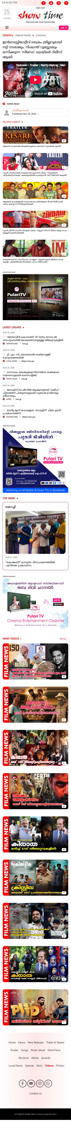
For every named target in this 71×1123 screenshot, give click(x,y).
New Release (36, 1042)
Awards (45, 1057)
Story (39, 1065)
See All (63, 639)
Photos (60, 1065)
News (21, 1042)
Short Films (54, 1050)
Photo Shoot (38, 1050)
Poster (14, 1050)
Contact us (35, 1093)
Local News (16, 1065)
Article (35, 1057)
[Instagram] (59, 3)
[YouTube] (51, 3)
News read (12, 104)
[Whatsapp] (66, 3)
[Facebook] (43, 3)
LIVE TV (64, 27)
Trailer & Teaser (55, 1042)
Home (12, 1042)
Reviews (24, 1057)
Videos (49, 1065)
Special (29, 1065)
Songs (24, 1050)
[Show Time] (40, 15)
